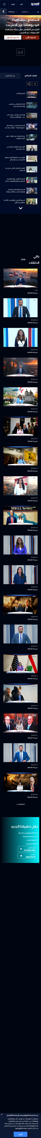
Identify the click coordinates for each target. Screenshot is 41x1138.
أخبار (21, 4)
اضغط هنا (18, 1128)
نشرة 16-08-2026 (33, 589)
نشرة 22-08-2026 (32, 411)
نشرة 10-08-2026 (32, 767)
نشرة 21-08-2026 (33, 441)
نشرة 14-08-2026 (33, 649)
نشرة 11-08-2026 (33, 738)
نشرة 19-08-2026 (33, 501)
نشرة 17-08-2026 (33, 560)
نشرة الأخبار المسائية (25, 12)
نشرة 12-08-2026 (33, 708)
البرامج (13, 4)
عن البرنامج (10, 75)
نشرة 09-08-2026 (32, 797)
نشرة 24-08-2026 (32, 352)
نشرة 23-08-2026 (32, 382)
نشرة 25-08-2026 (33, 323)
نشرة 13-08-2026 (33, 678)
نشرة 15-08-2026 (33, 619)
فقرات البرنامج (31, 75)
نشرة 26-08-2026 (32, 293)
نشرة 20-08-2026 (32, 471)
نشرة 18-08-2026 (32, 530)
